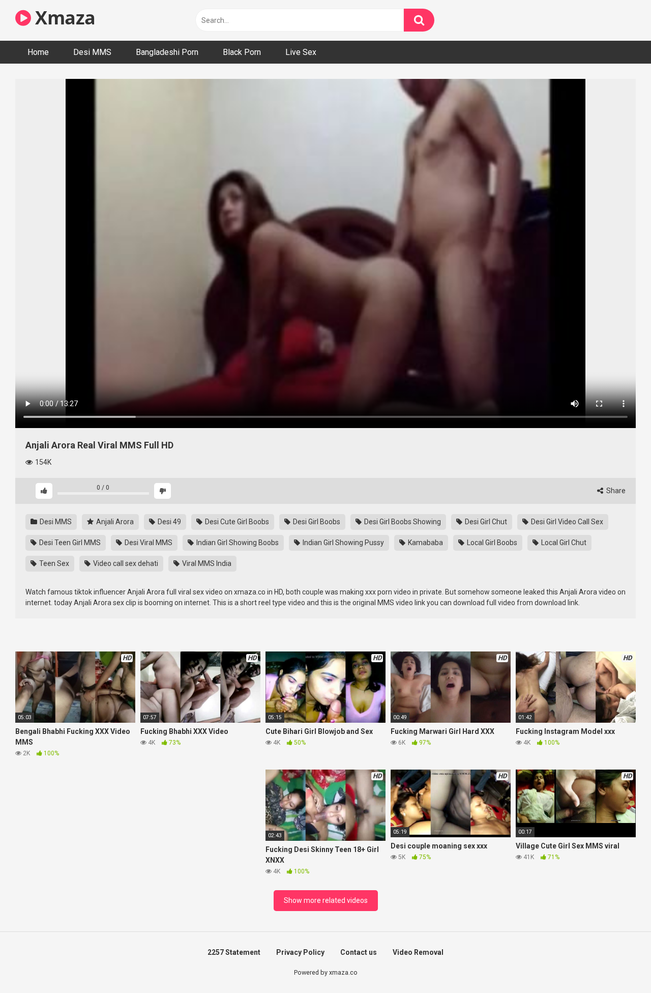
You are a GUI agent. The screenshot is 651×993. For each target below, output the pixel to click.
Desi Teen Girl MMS (69, 542)
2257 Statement (234, 952)
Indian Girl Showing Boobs (237, 542)
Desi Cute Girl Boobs (236, 522)
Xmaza (63, 17)
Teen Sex (53, 563)
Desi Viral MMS (147, 542)
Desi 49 (168, 522)
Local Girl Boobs (491, 542)
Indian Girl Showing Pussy (342, 542)
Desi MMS (92, 52)
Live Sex (300, 52)
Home (38, 52)
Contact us (358, 952)
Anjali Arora (114, 522)
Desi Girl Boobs (315, 522)
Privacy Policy (300, 952)
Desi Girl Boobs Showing (402, 522)
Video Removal (418, 952)
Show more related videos (326, 900)
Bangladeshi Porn (167, 52)
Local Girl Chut (563, 542)
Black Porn (242, 52)
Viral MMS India (206, 563)
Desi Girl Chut (485, 522)
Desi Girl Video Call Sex (566, 522)
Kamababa (424, 542)
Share (615, 491)
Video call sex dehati (125, 563)
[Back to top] (617, 962)
